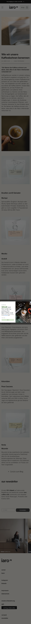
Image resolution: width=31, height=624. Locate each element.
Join (7, 319)
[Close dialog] (30, 302)
